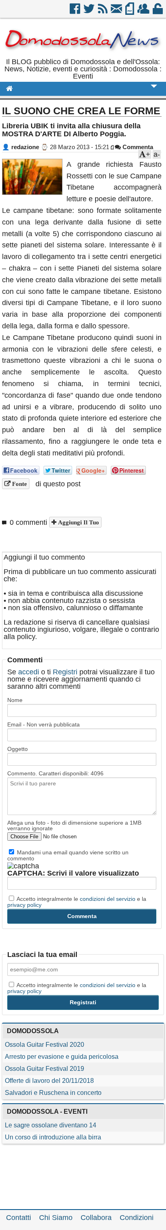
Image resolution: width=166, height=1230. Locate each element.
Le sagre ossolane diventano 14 (50, 1125)
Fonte (18, 484)
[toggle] (154, 92)
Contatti (18, 1218)
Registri (65, 672)
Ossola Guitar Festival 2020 (44, 1044)
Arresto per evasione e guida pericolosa (61, 1056)
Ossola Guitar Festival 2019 (44, 1068)
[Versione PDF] (130, 12)
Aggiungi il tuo (77, 522)
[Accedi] (158, 12)
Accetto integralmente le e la (76, 902)
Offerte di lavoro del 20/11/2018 (49, 1080)
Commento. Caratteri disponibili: (55, 773)
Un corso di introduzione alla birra (53, 1137)
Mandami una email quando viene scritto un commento (68, 855)
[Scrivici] (117, 12)
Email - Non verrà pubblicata (43, 724)
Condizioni (137, 1218)
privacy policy (24, 905)
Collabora (96, 1218)
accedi (28, 672)
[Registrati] (144, 12)
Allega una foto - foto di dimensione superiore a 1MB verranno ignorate (74, 825)
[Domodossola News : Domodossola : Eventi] (83, 55)
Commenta (137, 147)
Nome (15, 700)
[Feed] (103, 12)
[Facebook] (75, 12)
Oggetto (17, 749)
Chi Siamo (56, 1218)
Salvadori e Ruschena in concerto (53, 1092)
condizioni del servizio (107, 899)
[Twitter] (89, 12)
